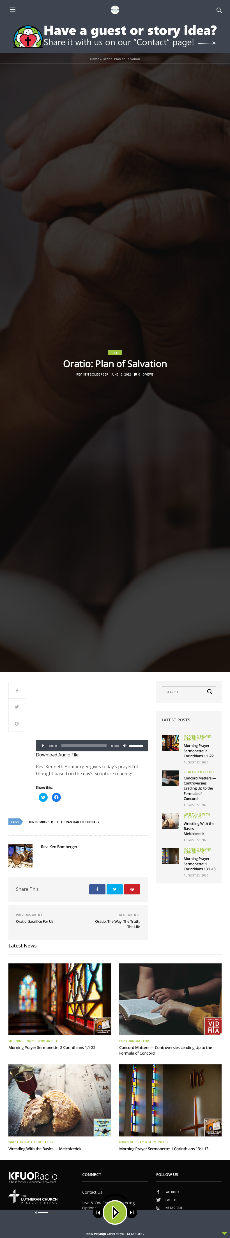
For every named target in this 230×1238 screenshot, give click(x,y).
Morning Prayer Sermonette (198, 738)
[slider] (137, 745)
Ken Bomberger (41, 822)
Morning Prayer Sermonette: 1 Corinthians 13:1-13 (200, 863)
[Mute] (125, 746)
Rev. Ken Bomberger (92, 374)
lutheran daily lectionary (78, 822)
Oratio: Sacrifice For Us (34, 921)
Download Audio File (57, 755)
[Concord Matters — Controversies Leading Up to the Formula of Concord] (170, 778)
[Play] (43, 746)
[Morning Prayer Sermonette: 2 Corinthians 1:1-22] (170, 743)
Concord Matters (199, 771)
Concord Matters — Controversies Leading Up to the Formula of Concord (200, 788)
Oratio (115, 353)
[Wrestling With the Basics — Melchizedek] (170, 821)
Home (94, 59)
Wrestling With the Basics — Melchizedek (44, 1149)
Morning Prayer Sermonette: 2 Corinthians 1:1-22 (199, 750)
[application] (92, 745)
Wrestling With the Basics (197, 816)
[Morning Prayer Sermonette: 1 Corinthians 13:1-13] (170, 856)
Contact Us (92, 1192)
